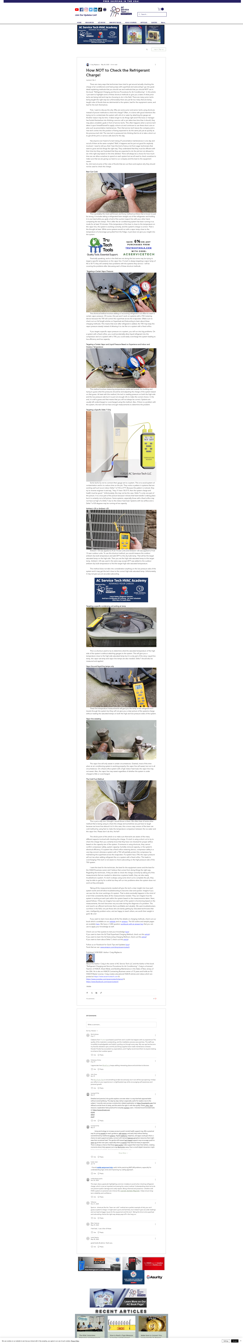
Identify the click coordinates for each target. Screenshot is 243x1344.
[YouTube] (77, 9)
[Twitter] (91, 9)
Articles (89, 986)
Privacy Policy (75, 1341)
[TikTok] (100, 9)
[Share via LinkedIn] (96, 993)
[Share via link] (101, 993)
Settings (226, 1341)
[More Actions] (155, 1035)
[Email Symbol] (105, 9)
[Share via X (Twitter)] (92, 993)
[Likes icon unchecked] (92, 1055)
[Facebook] (81, 9)
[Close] (241, 1340)
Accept (235, 1341)
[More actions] (155, 65)
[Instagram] (86, 9)
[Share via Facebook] (87, 993)
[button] (86, 14)
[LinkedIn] (95, 9)
